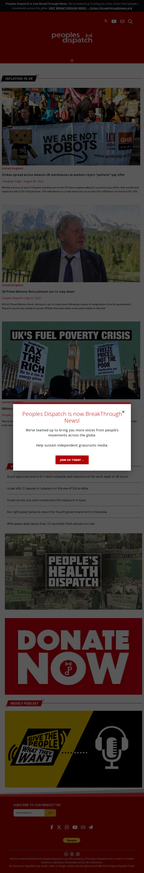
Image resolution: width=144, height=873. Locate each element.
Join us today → (72, 460)
